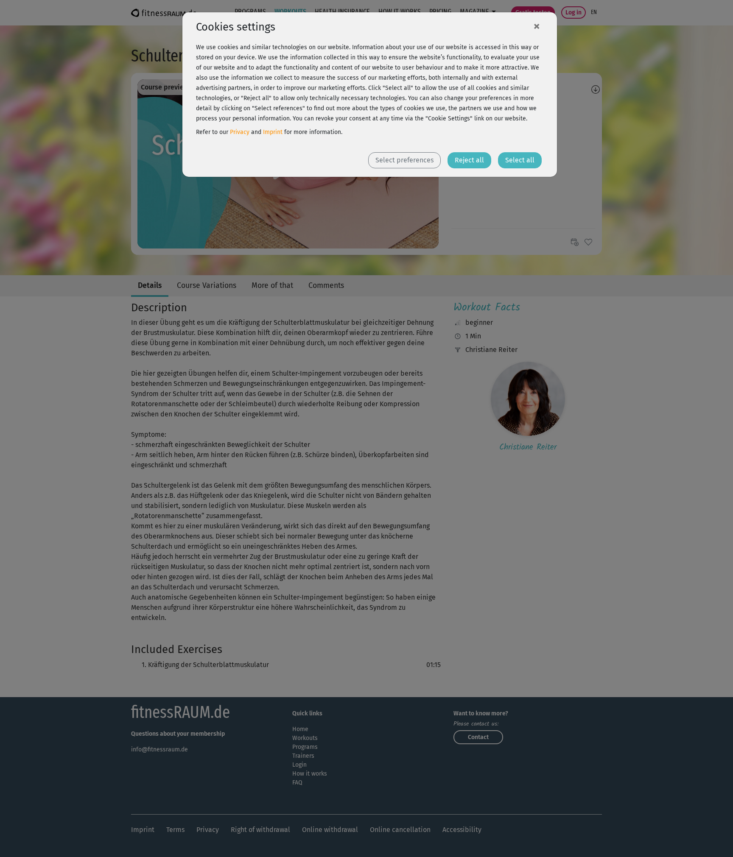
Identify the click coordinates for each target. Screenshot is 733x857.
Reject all (469, 160)
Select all (519, 160)
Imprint (273, 132)
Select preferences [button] (404, 160)
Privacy (239, 132)
